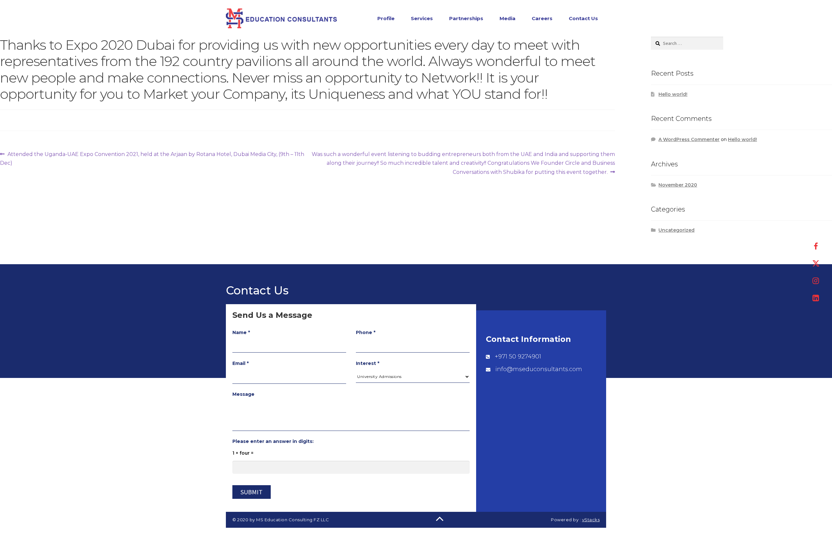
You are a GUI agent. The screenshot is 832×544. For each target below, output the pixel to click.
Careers (542, 18)
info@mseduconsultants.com (538, 369)
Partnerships (466, 18)
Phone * (365, 332)
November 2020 (677, 185)
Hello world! (672, 94)
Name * (241, 332)
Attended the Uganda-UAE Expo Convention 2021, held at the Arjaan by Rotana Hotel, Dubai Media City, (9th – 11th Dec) (152, 158)
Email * (240, 363)
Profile (386, 18)
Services (422, 18)
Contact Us (583, 18)
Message (243, 394)
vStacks (591, 519)
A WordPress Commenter (689, 139)
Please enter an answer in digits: (273, 441)
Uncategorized (676, 230)
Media (507, 18)
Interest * (367, 363)
